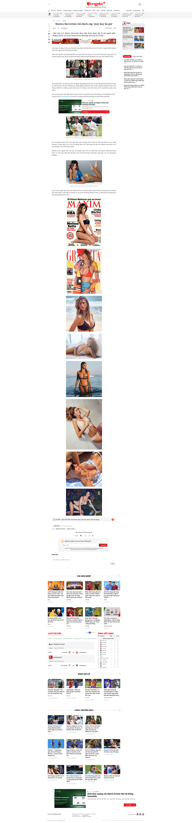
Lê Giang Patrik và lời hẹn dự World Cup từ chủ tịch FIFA (56, 620)
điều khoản (81, 549)
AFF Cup (53, 10)
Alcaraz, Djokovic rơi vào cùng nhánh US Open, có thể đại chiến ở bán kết (74, 728)
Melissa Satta (71, 529)
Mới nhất (129, 10)
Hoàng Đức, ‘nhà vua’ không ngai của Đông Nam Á (73, 691)
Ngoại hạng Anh (108, 626)
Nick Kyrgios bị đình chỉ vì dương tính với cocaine (56, 776)
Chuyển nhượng (67, 10)
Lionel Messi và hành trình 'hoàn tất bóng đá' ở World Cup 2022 (128, 30)
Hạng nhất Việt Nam (68, 638)
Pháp (93, 10)
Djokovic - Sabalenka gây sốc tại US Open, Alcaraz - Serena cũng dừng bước (55, 752)
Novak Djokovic (66, 96)
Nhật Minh (57, 526)
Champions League (78, 10)
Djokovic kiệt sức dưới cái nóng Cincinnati (112, 776)
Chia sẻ (65, 28)
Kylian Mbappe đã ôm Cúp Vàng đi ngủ (128, 36)
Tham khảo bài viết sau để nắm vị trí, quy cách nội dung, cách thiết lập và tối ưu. (95, 107)
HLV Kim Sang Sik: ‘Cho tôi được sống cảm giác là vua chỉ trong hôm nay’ (56, 691)
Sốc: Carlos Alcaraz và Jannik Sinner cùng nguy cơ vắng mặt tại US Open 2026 (74, 778)
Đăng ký (103, 545)
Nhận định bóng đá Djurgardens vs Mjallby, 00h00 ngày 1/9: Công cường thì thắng (92, 620)
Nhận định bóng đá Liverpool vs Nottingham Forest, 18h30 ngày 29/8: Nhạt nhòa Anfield (133, 74)
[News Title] (49, 39)
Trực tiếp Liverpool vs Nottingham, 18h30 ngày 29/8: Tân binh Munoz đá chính (112, 620)
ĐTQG (49, 624)
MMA (49, 599)
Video (105, 599)
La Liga (85, 638)
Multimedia (116, 10)
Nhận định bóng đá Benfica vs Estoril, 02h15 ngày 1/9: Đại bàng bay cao (74, 620)
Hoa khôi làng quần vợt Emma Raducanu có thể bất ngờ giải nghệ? (92, 777)
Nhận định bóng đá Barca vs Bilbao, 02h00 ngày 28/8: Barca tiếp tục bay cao (134, 87)
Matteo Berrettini (60, 529)
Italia (98, 10)
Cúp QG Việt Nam (57, 638)
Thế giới (87, 599)
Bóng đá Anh (137, 10)
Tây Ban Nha (87, 10)
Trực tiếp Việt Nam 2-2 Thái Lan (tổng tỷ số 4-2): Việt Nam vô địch (133, 61)
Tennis (64, 20)
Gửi (112, 564)
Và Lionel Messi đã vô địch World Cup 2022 (127, 45)
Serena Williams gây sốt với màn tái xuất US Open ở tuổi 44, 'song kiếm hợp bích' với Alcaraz (93, 753)
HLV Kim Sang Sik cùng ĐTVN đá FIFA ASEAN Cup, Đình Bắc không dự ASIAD (111, 594)
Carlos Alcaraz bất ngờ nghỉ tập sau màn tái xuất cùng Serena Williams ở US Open (92, 728)
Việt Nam (59, 10)
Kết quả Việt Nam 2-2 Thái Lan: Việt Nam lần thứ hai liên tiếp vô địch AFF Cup (92, 692)
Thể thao (103, 10)
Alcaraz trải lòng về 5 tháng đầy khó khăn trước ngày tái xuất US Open (55, 728)
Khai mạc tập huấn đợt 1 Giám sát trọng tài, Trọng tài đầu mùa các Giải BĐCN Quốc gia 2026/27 (74, 594)
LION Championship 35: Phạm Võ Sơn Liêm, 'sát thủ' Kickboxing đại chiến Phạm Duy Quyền (56, 594)
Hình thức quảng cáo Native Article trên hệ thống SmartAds (110, 795)
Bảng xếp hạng (106, 633)
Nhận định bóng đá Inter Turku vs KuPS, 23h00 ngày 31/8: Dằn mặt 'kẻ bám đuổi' (93, 594)
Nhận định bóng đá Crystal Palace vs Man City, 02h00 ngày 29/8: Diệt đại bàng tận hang (111, 692)
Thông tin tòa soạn (51, 820)
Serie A (89, 638)
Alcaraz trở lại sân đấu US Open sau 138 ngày (111, 751)
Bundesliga (95, 638)
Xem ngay (85, 112)
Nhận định (109, 10)
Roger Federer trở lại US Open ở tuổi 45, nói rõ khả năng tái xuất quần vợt (74, 752)
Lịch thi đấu (54, 633)
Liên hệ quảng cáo (61, 820)
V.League (50, 638)
